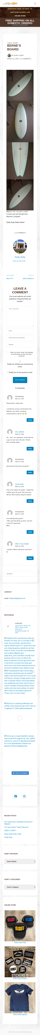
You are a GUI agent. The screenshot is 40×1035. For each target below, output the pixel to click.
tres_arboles (19, 432)
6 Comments (26, 59)
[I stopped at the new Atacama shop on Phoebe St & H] (20, 653)
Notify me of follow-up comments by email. (20, 365)
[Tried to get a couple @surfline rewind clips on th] (20, 750)
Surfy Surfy (19, 55)
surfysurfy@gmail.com (20, 12)
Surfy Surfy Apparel (20, 1014)
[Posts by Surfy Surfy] (9, 55)
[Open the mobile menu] (35, 3)
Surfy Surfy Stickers (20, 978)
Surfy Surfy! (19, 484)
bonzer (15, 43)
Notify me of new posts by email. (21, 372)
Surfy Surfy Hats (20, 942)
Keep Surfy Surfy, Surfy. (12, 834)
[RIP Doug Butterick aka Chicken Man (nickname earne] (20, 685)
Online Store (20, 16)
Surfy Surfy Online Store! (15, 222)
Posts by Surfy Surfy (19, 261)
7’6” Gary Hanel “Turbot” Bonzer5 (16, 827)
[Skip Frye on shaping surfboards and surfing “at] (20, 718)
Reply (30, 420)
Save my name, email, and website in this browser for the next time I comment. (21, 354)
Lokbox (9, 43)
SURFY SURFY (10, 830)
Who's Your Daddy (22, 544)
